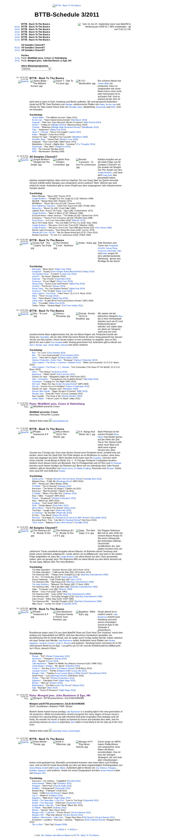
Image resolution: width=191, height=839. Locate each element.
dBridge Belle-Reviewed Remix (66, 127)
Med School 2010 (92, 122)
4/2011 (73, 829)
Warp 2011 (70, 508)
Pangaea (112, 768)
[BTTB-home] (67, 5)
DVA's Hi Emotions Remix (62, 668)
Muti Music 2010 (79, 120)
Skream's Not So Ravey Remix (68, 479)
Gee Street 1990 (103, 228)
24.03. (17, 37)
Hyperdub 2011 (91, 800)
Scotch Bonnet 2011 (81, 812)
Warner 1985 (65, 589)
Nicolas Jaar (41, 345)
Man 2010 (52, 688)
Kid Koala (111, 251)
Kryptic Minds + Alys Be (42, 805)
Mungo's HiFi (40, 773)
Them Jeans (37, 522)
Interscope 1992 (69, 577)
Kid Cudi (36, 384)
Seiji (34, 688)
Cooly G (59, 643)
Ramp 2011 (78, 685)
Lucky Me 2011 (79, 671)
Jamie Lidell (37, 301)
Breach (67, 643)
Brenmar (36, 518)
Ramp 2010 (60, 658)
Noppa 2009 (60, 824)
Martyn (54, 722)
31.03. (17, 40)
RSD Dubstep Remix (94, 820)
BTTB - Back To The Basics (86, 835)
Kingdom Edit (63, 671)
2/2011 (61, 829)
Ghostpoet (37, 381)
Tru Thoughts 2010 (85, 144)
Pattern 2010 (56, 683)
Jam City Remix (63, 685)
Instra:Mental (35, 768)
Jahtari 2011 (74, 132)
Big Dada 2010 (91, 379)
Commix (36, 127)
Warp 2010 (89, 271)
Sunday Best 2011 (92, 479)
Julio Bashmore (65, 640)
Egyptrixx (33, 643)
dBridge (68, 104)
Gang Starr (107, 175)
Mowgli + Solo (38, 673)
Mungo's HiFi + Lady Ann (43, 812)
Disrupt (64, 345)
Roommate (101, 107)
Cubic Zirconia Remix (66, 384)
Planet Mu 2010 (64, 510)
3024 (73, 722)
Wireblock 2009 (80, 137)
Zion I (32, 345)
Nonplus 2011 (64, 783)
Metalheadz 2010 (90, 127)
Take (34, 129)
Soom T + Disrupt (40, 132)
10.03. (17, 29)
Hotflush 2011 (56, 795)
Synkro (35, 125)
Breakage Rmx (64, 481)
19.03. (17, 50)
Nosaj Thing (111, 248)
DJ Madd (78, 468)
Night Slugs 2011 (67, 680)
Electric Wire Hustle (41, 391)
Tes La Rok (37, 824)
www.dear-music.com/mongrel (66, 731)
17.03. (17, 34)
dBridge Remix (58, 125)
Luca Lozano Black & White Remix (71, 673)
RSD (113, 107)
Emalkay (87, 468)
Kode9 (45, 768)
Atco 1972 (76, 579)
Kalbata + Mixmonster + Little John (47, 817)
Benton (35, 810)
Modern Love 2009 (68, 139)
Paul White (44, 337)
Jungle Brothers (105, 172)
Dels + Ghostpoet (40, 379)
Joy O (35, 795)
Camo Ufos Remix (63, 522)
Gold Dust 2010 (59, 372)
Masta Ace (37, 208)
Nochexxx (36, 658)
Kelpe (102, 104)
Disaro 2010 (59, 286)
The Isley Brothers (40, 584)
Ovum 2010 (52, 661)
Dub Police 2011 (60, 505)
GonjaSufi (113, 245)
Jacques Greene (46, 643)
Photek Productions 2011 (64, 498)
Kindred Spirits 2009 (68, 357)
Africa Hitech (37, 508)
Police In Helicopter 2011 (78, 386)
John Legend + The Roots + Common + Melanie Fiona (56, 362)
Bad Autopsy (37, 685)
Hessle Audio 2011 (62, 786)
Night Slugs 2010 (67, 690)
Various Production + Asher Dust (46, 360)
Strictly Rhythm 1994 (71, 396)
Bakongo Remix (58, 675)
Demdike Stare (75, 107)
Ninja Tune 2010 (63, 269)
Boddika (33, 770)
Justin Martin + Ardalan (42, 666)
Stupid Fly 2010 (63, 146)
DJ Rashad (116, 463)
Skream (110, 468)
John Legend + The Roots (44, 293)
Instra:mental (38, 783)
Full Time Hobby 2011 (72, 305)
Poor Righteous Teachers (43, 206)
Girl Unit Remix (53, 793)
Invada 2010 (52, 296)
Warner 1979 (78, 220)
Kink (34, 661)
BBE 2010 (82, 391)
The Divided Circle (40, 274)
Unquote (36, 122)
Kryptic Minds (59, 768)
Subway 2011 (64, 486)
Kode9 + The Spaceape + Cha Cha (48, 800)
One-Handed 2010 (56, 353)
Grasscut (102, 251)
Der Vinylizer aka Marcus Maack (56, 835)
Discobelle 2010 (98, 518)
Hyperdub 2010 (63, 279)
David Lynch (67, 468)
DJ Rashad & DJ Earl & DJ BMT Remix (70, 518)
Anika (104, 253)
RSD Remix (87, 817)
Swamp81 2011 (63, 788)
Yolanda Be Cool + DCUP (43, 232)
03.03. (17, 27)
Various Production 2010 (86, 360)
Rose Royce (37, 220)
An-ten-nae (111, 104)
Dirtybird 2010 (72, 666)
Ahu (120, 316)
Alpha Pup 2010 (58, 129)
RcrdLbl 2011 (74, 781)
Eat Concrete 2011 (65, 374)
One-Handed (56, 342)
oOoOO (101, 248)
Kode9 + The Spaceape (42, 803)
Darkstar (36, 279)
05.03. (17, 47)
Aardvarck (36, 374)
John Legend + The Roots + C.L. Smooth (50, 367)
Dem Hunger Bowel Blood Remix (66, 271)
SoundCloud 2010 (98, 673)
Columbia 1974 (69, 604)
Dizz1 (34, 357)
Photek (62, 471)
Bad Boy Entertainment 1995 (94, 574)
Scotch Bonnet (107, 770)
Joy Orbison (101, 768)
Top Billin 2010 (80, 522)
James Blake (103, 83)
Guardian (97, 458)
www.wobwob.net (60, 421)
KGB (34, 505)
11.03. (17, 58)
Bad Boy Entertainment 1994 (80, 582)
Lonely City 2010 (68, 274)
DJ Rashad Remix (71, 520)
